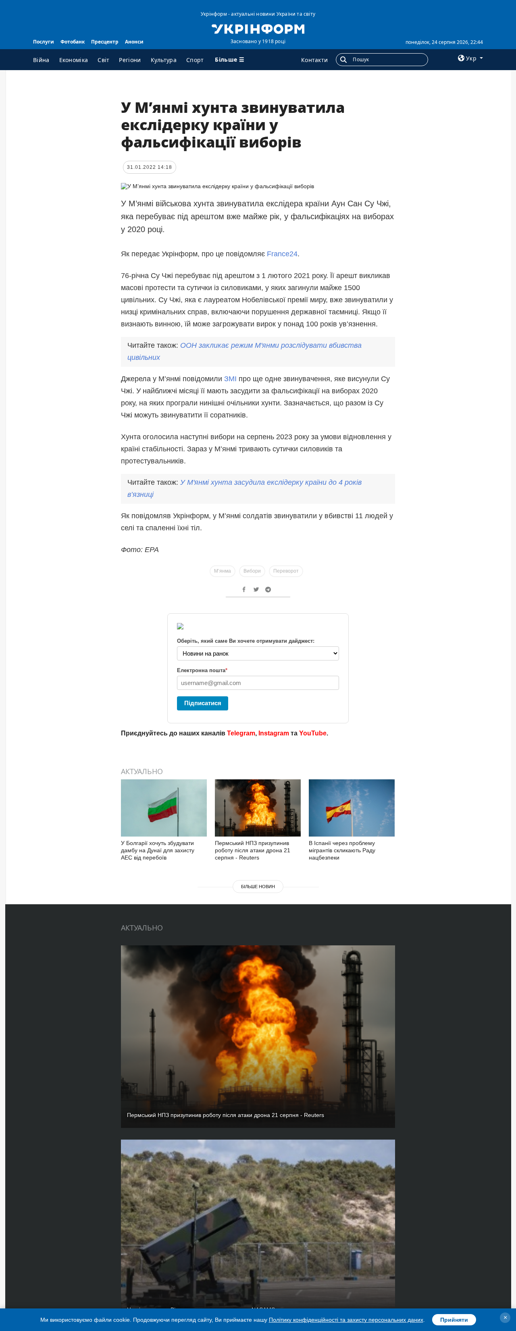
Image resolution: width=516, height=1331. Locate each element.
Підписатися (202, 703)
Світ (103, 60)
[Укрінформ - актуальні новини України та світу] (258, 28)
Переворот (286, 571)
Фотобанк (72, 41)
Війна (41, 60)
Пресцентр (105, 41)
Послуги (43, 41)
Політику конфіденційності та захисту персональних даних (346, 1319)
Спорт (195, 60)
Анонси (134, 41)
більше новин (258, 886)
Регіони (130, 60)
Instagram (273, 733)
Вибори (252, 571)
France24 (282, 254)
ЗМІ (230, 379)
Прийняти (454, 1319)
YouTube (313, 733)
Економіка (73, 60)
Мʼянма (222, 571)
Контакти (314, 60)
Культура (164, 60)
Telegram (241, 733)
